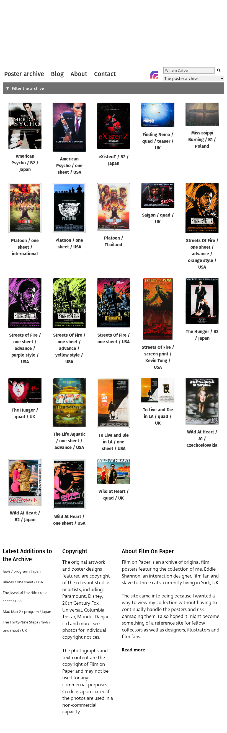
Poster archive (24, 74)
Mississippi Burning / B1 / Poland (202, 140)
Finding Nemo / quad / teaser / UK (158, 141)
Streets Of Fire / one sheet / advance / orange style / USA (202, 254)
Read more (133, 649)
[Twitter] (132, 75)
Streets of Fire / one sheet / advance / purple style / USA (25, 348)
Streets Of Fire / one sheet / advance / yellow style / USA (69, 348)
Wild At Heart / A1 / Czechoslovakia (202, 439)
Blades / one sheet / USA (23, 582)
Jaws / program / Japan (22, 571)
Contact (105, 74)
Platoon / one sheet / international (25, 247)
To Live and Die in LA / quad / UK (158, 417)
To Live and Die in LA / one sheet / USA (114, 442)
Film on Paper (17, 34)
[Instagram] (154, 75)
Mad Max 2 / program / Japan (27, 611)
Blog (57, 74)
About (79, 74)
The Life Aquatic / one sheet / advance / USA (69, 441)
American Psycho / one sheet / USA (69, 166)
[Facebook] (143, 75)
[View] (25, 127)
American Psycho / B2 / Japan (24, 163)
